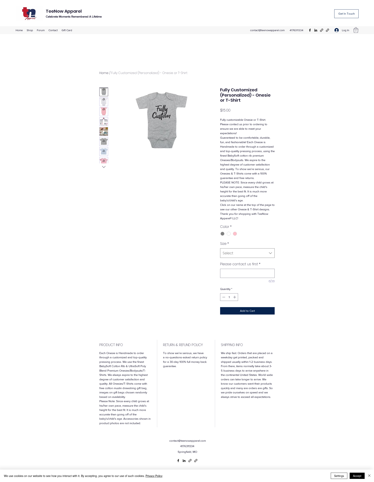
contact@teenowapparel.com (267, 30)
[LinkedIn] (316, 30)
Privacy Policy (154, 476)
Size (224, 243)
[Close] (369, 476)
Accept (357, 476)
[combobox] (247, 253)
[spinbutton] (229, 297)
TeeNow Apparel (64, 11)
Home (103, 73)
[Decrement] (223, 297)
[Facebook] (310, 30)
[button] (356, 30)
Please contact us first (240, 264)
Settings (339, 476)
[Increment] (235, 297)
